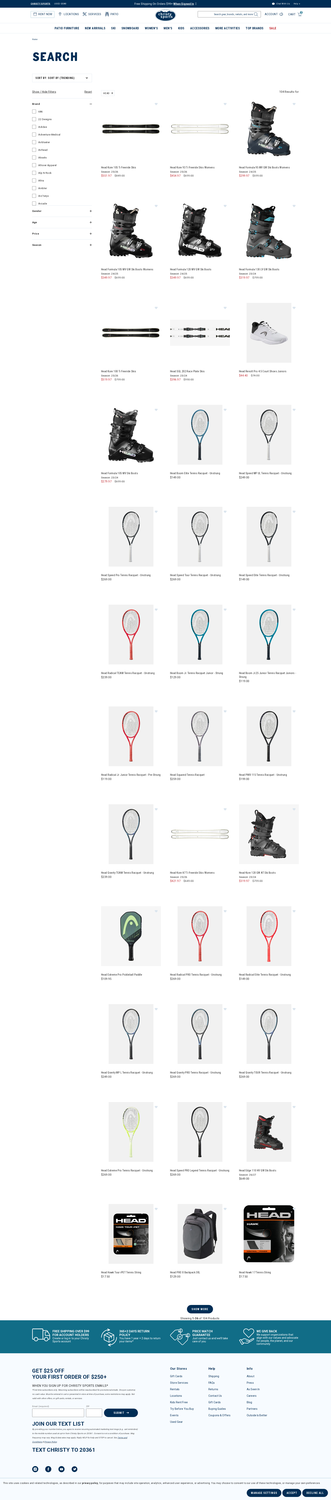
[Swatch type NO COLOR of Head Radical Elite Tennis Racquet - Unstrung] (243, 987)
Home (35, 39)
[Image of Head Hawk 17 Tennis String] (269, 1234)
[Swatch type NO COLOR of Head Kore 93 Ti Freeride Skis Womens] (174, 183)
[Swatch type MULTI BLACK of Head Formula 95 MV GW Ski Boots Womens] (243, 183)
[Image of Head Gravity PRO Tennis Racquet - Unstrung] (200, 1034)
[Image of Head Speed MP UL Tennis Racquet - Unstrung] (269, 435)
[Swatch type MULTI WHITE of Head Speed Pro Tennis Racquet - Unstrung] (105, 587)
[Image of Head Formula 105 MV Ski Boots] (131, 435)
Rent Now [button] (45, 14)
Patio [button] (114, 14)
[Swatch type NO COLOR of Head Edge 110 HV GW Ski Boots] (243, 1186)
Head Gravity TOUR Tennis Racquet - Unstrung (265, 1072)
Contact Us (215, 1395)
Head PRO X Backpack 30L (185, 1272)
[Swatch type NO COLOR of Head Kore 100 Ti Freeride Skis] (105, 387)
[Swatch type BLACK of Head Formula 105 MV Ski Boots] (105, 489)
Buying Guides (217, 1408)
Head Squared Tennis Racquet (187, 774)
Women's (151, 28)
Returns (213, 1389)
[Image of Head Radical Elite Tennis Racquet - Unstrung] (269, 936)
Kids (181, 28)
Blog (249, 1402)
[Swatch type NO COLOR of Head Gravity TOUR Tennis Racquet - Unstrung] (243, 1084)
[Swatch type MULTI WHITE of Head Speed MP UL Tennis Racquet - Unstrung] (243, 485)
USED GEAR (60, 3)
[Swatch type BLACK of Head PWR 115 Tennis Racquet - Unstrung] (243, 787)
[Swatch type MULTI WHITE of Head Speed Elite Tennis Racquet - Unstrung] (243, 587)
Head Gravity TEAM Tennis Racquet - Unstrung (127, 872)
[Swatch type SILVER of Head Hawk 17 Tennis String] (251, 1284)
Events (174, 1415)
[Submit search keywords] (255, 15)
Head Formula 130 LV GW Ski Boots (259, 269)
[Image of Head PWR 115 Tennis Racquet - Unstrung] (269, 736)
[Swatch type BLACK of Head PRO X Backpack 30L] (174, 1284)
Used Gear (176, 1421)
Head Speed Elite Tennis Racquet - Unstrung (264, 575)
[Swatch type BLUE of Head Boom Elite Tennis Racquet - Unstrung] (174, 485)
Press (250, 1382)
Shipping (213, 1376)
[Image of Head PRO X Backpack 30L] (200, 1234)
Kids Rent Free (179, 1402)
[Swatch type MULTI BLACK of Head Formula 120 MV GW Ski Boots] (174, 285)
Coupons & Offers (219, 1415)
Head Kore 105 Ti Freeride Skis (118, 167)
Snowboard (130, 28)
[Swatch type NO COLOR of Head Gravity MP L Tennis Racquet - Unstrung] (105, 1084)
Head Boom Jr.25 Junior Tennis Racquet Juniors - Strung (267, 675)
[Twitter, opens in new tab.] (74, 1469)
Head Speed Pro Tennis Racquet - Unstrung (126, 575)
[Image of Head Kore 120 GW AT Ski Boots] (269, 834)
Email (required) (40, 1406)
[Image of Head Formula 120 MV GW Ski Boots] (200, 231)
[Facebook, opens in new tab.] (48, 1469)
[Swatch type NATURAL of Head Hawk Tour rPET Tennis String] (105, 1284)
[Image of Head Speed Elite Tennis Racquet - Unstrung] (269, 537)
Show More (200, 1309)
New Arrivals (95, 28)
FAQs (211, 1382)
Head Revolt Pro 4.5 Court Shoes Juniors (262, 371)
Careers (251, 1395)
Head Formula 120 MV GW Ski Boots (190, 269)
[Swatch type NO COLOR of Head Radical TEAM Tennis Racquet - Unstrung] (105, 685)
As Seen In (253, 1389)
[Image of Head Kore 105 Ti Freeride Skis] (131, 129)
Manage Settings (264, 1492)
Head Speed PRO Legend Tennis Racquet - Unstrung (199, 1170)
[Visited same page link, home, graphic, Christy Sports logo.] (165, 15)
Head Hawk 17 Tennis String (255, 1272)
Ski (113, 28)
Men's (168, 28)
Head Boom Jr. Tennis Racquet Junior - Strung (196, 673)
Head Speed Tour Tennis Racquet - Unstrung (195, 575)
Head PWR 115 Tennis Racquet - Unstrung (263, 774)
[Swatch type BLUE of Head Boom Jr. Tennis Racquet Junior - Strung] (174, 685)
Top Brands (255, 28)
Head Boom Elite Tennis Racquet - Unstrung (195, 473)
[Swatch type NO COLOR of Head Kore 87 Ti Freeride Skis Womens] (174, 889)
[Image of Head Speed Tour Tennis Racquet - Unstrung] (200, 537)
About (250, 1376)
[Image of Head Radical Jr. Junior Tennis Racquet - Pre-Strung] (131, 736)
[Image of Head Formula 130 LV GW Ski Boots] (269, 231)
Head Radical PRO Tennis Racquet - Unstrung (196, 974)
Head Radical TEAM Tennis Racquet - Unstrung (128, 673)
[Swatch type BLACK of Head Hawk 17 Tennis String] (243, 1284)
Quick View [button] (131, 152)
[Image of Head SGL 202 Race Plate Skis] (200, 333)
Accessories (200, 28)
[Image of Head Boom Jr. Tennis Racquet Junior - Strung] (200, 634)
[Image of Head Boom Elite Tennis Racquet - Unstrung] (200, 435)
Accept (292, 1492)
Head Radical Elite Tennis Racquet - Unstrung (265, 974)
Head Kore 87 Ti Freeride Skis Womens (192, 872)
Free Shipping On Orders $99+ (164, 3)
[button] (156, 104)
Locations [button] (71, 14)
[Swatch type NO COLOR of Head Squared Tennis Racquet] (174, 787)
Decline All (315, 1492)
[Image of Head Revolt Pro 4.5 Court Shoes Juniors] (269, 333)
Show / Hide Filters (44, 91)
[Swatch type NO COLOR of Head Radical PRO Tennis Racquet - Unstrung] (174, 987)
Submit (119, 1412)
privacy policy (90, 1483)
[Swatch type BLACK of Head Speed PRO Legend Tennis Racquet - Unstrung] (174, 1182)
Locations (176, 1395)
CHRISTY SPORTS (40, 3)
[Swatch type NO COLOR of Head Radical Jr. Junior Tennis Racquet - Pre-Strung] (105, 787)
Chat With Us (283, 3)
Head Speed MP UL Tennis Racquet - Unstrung (265, 473)
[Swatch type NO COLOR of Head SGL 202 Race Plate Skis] (174, 387)
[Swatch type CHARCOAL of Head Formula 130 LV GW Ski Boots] (243, 285)
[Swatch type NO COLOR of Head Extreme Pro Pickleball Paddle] (105, 987)
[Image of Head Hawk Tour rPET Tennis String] (131, 1234)
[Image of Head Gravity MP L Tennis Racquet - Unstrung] (131, 1034)
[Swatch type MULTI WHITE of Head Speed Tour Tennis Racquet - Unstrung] (174, 587)
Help (296, 3)
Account (272, 14)
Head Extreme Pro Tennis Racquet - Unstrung (127, 1170)
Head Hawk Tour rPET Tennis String (121, 1272)
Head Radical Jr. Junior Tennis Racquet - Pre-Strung (131, 774)
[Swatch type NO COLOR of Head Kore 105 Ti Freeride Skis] (105, 183)
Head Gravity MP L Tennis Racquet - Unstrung (127, 1072)
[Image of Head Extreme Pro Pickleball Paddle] (131, 936)
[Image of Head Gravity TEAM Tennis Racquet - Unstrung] (131, 834)
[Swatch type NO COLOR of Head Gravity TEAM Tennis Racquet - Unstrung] (105, 885)
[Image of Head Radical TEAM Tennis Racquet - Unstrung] (131, 634)
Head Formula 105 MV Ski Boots (119, 473)
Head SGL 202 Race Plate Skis (187, 371)
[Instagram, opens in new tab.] (35, 1469)
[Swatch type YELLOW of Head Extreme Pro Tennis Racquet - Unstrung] (105, 1182)
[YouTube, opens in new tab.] (61, 1469)
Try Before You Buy (182, 1408)
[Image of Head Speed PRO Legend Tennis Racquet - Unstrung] (200, 1132)
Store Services (179, 1382)
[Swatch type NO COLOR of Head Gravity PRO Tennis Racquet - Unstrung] (174, 1084)
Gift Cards (176, 1376)
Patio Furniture (67, 28)
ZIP (87, 1406)
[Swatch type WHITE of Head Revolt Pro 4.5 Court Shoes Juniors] (243, 383)
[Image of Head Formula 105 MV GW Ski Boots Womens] (131, 231)
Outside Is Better (257, 1415)
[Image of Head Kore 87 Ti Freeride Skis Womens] (200, 834)
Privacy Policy (50, 1442)
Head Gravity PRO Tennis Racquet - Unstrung (195, 1072)
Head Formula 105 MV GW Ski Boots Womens (127, 269)
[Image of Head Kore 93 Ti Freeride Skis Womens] (200, 129)
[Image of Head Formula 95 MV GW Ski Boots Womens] (269, 129)
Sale (272, 28)
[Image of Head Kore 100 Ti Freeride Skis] (131, 333)
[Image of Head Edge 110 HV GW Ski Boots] (269, 1132)
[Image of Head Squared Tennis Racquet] (200, 736)
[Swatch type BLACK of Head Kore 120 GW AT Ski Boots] (243, 889)
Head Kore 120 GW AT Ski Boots (257, 872)
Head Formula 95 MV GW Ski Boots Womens (264, 167)
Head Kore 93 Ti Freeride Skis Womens (192, 167)
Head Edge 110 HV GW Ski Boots (257, 1170)
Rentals (174, 1389)
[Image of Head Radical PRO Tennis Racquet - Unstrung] (200, 936)
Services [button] (94, 14)
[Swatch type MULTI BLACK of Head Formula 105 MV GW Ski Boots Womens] (105, 285)
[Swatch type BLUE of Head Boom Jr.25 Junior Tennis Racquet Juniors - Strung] (243, 689)
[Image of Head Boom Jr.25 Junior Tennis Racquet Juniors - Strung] (269, 634)
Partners (252, 1408)
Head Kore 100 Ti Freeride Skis (118, 371)
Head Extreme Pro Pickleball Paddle (121, 974)
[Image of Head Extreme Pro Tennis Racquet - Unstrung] (131, 1132)
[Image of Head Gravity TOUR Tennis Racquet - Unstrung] (269, 1034)
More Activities (227, 28)
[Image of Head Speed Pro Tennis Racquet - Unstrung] (131, 537)
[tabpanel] (165, 696)
